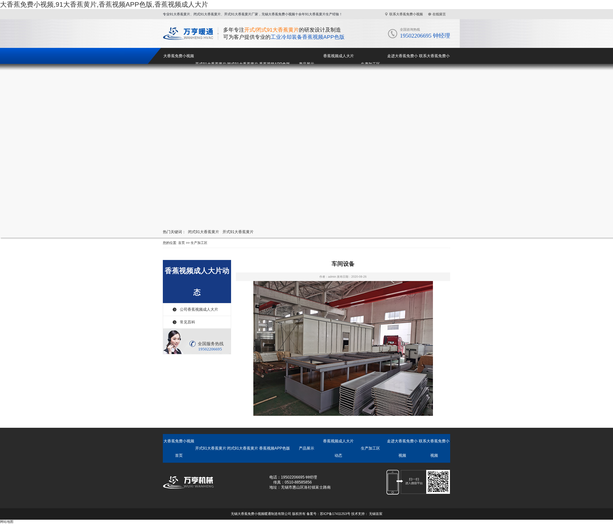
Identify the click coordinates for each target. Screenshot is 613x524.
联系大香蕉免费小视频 (406, 14)
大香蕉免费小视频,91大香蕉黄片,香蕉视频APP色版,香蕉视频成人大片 (104, 4)
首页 (181, 243)
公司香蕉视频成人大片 (199, 309)
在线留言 (439, 14)
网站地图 (6, 522)
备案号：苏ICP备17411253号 (328, 514)
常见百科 (187, 322)
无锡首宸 (375, 514)
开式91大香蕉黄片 (238, 232)
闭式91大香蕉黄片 (203, 232)
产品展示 (306, 448)
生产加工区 (199, 243)
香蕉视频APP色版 (274, 448)
